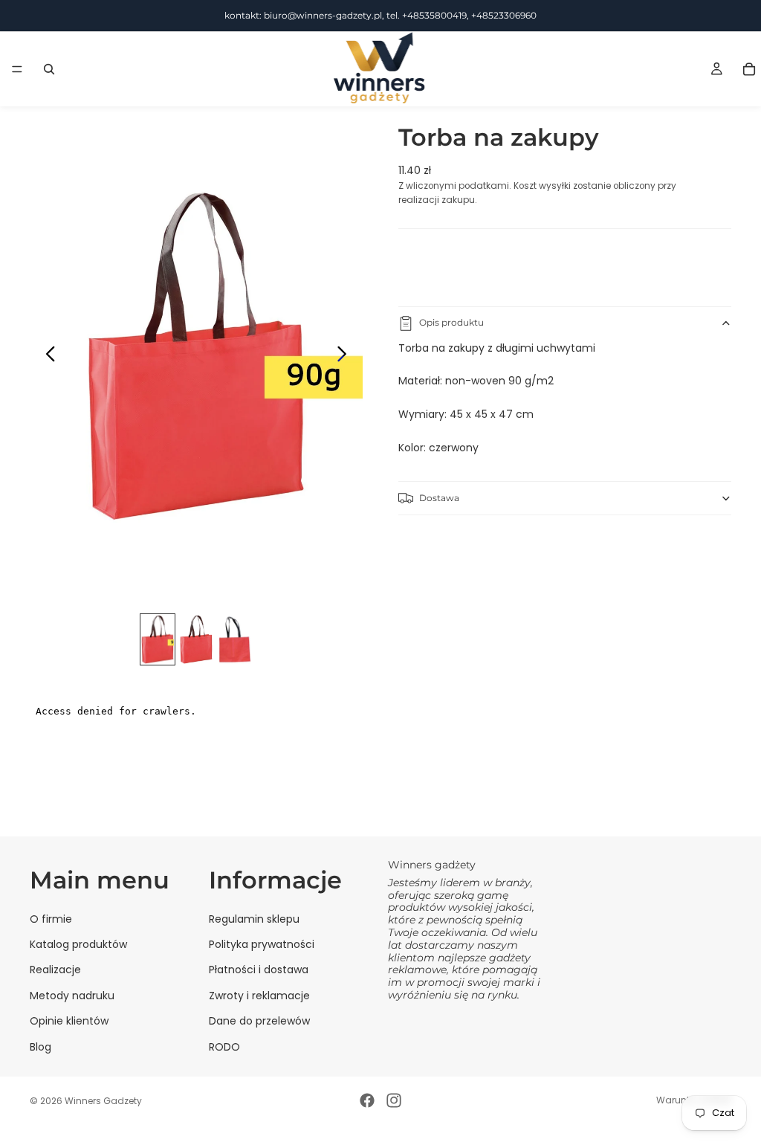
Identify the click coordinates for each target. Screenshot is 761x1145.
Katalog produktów (78, 943)
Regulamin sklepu (254, 918)
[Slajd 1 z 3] (157, 639)
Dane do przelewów (259, 1020)
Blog (40, 1046)
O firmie (51, 918)
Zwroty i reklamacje (259, 994)
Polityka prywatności (261, 943)
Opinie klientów (69, 1020)
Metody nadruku (72, 994)
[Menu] (17, 69)
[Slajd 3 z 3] (234, 639)
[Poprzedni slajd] (46, 356)
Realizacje (55, 969)
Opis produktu (451, 322)
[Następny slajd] (346, 356)
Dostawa (439, 497)
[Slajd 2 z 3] (196, 639)
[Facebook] (367, 1100)
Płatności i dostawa (258, 969)
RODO (224, 1046)
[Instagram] (394, 1100)
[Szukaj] (49, 69)
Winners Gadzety (103, 1100)
